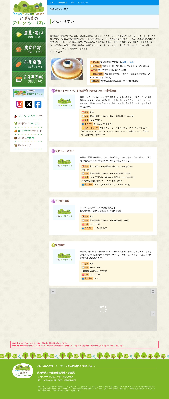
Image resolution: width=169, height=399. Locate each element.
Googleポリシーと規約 (61, 390)
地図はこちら (128, 62)
